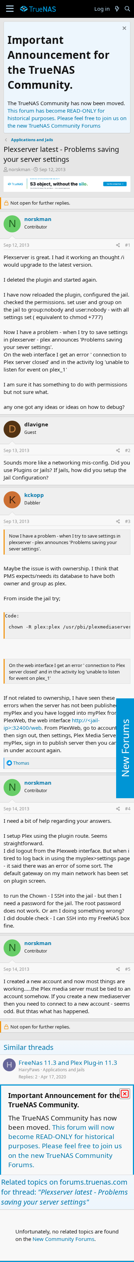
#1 (127, 245)
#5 (127, 969)
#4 (127, 809)
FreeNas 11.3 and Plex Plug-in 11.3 (68, 1062)
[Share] (118, 245)
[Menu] (9, 9)
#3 (127, 521)
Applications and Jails (64, 1070)
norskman (19, 169)
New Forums (125, 748)
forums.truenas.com (94, 1182)
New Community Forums (63, 1238)
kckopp (34, 494)
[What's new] (116, 8)
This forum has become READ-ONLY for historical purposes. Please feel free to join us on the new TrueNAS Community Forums (67, 118)
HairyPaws (29, 1070)
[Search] (127, 8)
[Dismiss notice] (123, 29)
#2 (127, 450)
